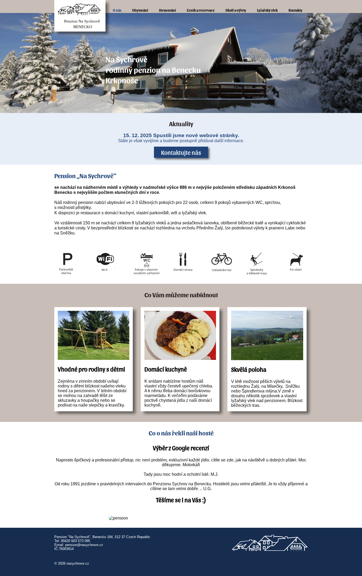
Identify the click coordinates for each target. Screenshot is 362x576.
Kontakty (295, 10)
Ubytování (140, 10)
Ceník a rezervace (201, 10)
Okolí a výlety (236, 10)
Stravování (167, 10)
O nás (117, 10)
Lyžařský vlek (267, 10)
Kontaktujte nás (181, 152)
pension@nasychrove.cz (84, 545)
